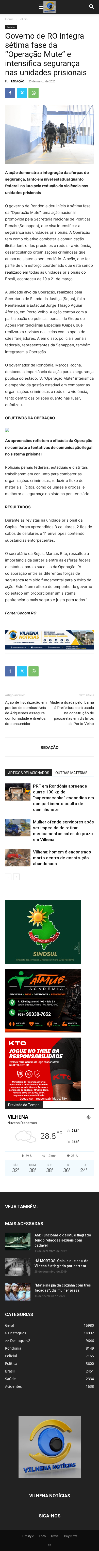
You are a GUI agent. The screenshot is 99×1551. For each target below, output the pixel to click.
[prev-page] (8, 877)
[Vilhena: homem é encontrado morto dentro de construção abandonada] (17, 858)
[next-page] (16, 877)
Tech (42, 1536)
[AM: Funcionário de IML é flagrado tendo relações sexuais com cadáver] (17, 1241)
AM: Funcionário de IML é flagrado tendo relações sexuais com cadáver (63, 1240)
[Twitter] (22, 93)
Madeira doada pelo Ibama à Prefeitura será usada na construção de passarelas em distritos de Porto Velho (72, 713)
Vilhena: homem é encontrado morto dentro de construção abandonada (62, 857)
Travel (55, 1536)
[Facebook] (10, 93)
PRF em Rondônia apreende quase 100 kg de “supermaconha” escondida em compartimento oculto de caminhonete (63, 798)
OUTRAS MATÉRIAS (71, 773)
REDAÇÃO (17, 81)
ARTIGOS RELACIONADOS (28, 773)
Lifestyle (28, 1536)
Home (9, 19)
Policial (23, 19)
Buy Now (70, 1536)
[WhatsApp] (33, 93)
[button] (42, 7)
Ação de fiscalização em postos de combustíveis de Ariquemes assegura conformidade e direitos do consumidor (26, 713)
